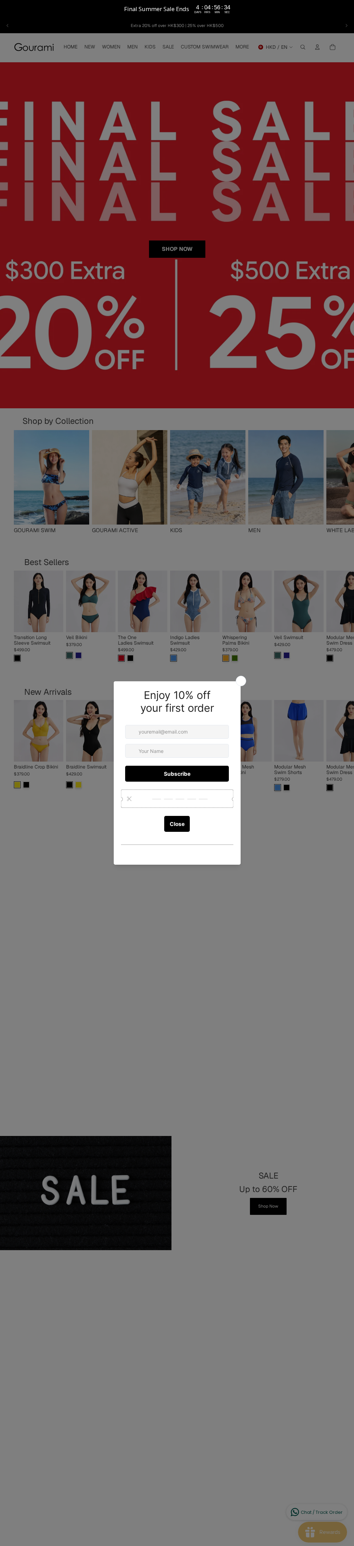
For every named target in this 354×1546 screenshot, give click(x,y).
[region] (177, 9)
